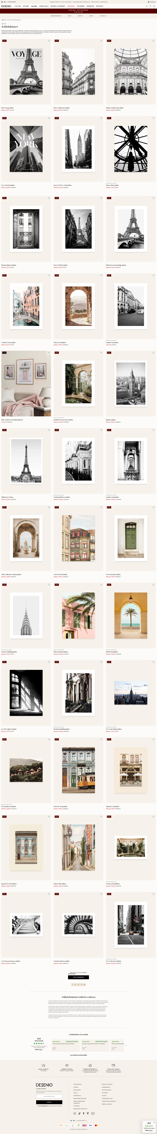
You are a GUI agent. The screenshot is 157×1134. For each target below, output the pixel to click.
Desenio (83, 1129)
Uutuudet (26, 6)
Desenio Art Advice (107, 1084)
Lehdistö (76, 1087)
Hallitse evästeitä (107, 1104)
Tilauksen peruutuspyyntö (109, 1101)
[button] (149, 1127)
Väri (69, 16)
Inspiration (90, 6)
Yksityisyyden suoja (107, 1098)
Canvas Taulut (44, 6)
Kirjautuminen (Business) (80, 1108)
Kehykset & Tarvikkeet (58, 6)
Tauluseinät (81, 6)
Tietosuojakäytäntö (43, 1106)
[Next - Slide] (126, 1045)
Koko (91, 16)
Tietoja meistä (77, 1084)
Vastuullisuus (77, 1095)
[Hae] (146, 6)
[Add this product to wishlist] (49, 41)
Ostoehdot (105, 1092)
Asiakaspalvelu (106, 1087)
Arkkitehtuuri (17, 20)
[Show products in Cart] (154, 6)
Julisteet (34, 6)
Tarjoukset (71, 6)
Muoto (80, 16)
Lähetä (49, 1102)
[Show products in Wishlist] (150, 6)
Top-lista (18, 6)
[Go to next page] (84, 984)
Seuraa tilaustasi (106, 1090)
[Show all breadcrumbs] (3, 20)
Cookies (104, 1095)
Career (75, 1092)
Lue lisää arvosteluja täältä (78, 1055)
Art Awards (77, 1106)
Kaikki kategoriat (55, 16)
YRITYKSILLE (99, 6)
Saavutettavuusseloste (80, 1098)
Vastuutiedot (77, 1090)
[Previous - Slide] (49, 1045)
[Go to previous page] (72, 984)
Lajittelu (102, 16)
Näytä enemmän (78, 977)
